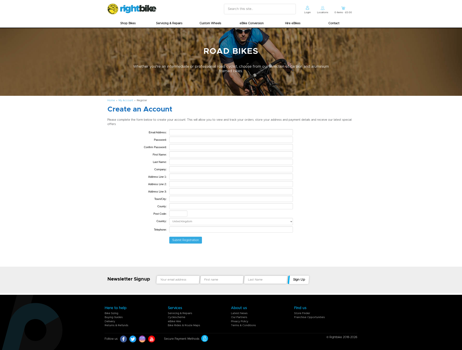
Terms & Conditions (243, 325)
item (343, 12)
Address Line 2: (157, 184)
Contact (333, 23)
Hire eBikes (292, 23)
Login (307, 12)
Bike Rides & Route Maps (184, 325)
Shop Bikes (128, 23)
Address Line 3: (157, 191)
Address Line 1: (157, 176)
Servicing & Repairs (169, 23)
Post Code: (160, 213)
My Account (126, 100)
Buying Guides (114, 317)
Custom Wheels (210, 23)
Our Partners (239, 317)
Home (111, 100)
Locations (322, 12)
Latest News (239, 313)
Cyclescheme (176, 317)
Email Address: (158, 132)
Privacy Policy (239, 321)
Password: (160, 139)
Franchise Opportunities (309, 317)
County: (162, 206)
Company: (160, 169)
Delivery (110, 321)
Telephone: (160, 229)
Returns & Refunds (116, 325)
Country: (161, 221)
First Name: (160, 154)
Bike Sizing (111, 313)
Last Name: (160, 161)
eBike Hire (174, 321)
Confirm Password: (155, 147)
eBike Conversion (252, 23)
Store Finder (302, 313)
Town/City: (160, 198)
